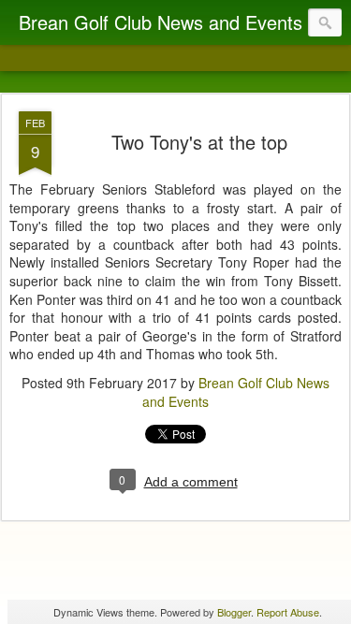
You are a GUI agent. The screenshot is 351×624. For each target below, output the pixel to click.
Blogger (234, 611)
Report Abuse (287, 611)
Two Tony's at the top (199, 141)
